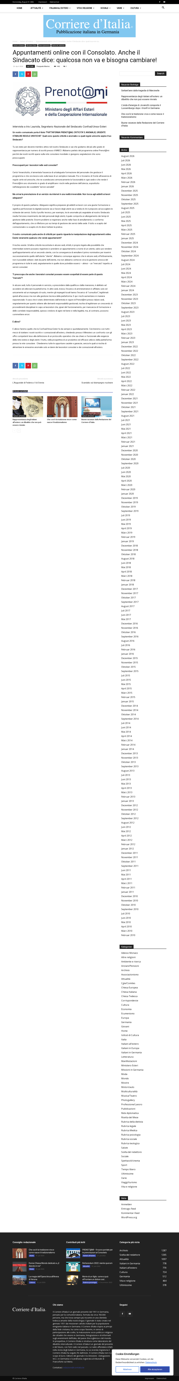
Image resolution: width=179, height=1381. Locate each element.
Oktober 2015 (128, 666)
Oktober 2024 (128, 251)
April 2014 (126, 736)
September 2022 (129, 359)
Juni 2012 (126, 827)
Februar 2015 (128, 697)
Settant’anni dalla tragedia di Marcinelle (140, 90)
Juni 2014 (126, 727)
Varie (119, 8)
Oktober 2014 (128, 714)
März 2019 (126, 532)
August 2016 (127, 640)
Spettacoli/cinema (130, 1160)
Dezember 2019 (129, 498)
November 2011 (129, 857)
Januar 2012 (127, 848)
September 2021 (129, 411)
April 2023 (126, 329)
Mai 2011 (126, 874)
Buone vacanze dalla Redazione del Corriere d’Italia (142, 124)
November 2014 (129, 710)
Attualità (36, 8)
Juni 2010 (126, 917)
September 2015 (129, 671)
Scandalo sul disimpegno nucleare (97, 382)
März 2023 (126, 333)
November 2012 (129, 809)
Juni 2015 (126, 679)
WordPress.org (129, 1217)
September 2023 (129, 307)
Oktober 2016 (128, 632)
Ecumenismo (128, 1013)
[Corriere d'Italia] (89, 26)
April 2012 (126, 835)
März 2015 (126, 692)
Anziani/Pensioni (130, 965)
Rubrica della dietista (132, 1121)
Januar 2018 (127, 584)
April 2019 (126, 528)
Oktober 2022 (128, 355)
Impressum (42, 2)
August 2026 (127, 156)
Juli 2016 (125, 645)
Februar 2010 (128, 935)
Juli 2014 (125, 723)
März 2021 (126, 437)
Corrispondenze (129, 1000)
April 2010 (126, 926)
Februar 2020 (128, 489)
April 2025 (126, 225)
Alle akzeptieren (155, 1369)
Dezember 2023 (129, 294)
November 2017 (129, 593)
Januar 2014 (127, 749)
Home (19, 8)
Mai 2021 (126, 428)
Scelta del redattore (58, 45)
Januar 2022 (127, 394)
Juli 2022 (125, 368)
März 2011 (126, 883)
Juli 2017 (125, 610)
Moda (124, 1074)
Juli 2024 (125, 264)
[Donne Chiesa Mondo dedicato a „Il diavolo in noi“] (20, 1267)
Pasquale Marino (43, 66)
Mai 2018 (126, 567)
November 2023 (129, 298)
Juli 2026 (125, 160)
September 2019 (129, 511)
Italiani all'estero (26, 41)
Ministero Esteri (31, 45)
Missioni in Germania (132, 1069)
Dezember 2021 (129, 398)
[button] (163, 8)
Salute (124, 1147)
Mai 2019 (126, 524)
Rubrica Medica (129, 1130)
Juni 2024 (126, 268)
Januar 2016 (127, 653)
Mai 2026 (126, 169)
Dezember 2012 (129, 805)
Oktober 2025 (128, 199)
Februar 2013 (128, 796)
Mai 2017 (126, 619)
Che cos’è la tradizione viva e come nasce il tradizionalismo (142, 115)
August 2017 (127, 606)
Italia (123, 1039)
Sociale (104, 8)
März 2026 (126, 177)
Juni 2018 (126, 562)
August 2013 (127, 770)
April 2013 (126, 788)
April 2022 (126, 381)
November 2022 (129, 350)
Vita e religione (84, 8)
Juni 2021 (126, 424)
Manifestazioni (129, 1061)
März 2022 (126, 385)
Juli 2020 (125, 467)
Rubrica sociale (129, 1139)
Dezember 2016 (129, 623)
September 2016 (129, 636)
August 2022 (127, 363)
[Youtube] (164, 2)
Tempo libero (128, 1169)
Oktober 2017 (128, 597)
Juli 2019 (125, 515)
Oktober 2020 (128, 459)
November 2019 (129, 502)
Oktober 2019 (128, 506)
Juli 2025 (125, 212)
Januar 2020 (127, 493)
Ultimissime (127, 1173)
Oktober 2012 (128, 814)
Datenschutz (151, 1362)
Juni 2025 (126, 216)
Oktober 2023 (128, 303)
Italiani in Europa (130, 1048)
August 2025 (127, 208)
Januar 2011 (127, 891)
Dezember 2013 (129, 753)
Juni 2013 (126, 779)
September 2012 (129, 818)
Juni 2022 (126, 372)
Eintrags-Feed (128, 1208)
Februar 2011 (128, 887)
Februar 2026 (128, 182)
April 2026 (126, 173)
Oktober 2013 (128, 762)
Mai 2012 (126, 831)
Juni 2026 (126, 164)
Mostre (125, 1082)
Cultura (134, 8)
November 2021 (129, 402)
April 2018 (126, 571)
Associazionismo (130, 974)
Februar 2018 (128, 580)
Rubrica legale (128, 1126)
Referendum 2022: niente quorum (97, 1263)
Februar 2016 (128, 649)
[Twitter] (22, 74)
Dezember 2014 (129, 705)
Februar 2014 (128, 744)
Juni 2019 (126, 519)
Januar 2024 (127, 290)
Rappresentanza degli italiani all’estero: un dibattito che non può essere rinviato (27, 422)
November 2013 (129, 757)
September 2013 (129, 766)
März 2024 (126, 281)
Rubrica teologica (130, 1143)
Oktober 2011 (128, 861)
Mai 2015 (126, 684)
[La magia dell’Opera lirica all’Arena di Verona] (20, 1280)
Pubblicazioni (128, 1108)
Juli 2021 (125, 420)
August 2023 (127, 311)
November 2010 (129, 900)
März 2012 (126, 840)
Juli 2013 (125, 775)
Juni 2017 (126, 614)
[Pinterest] (28, 74)
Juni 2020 (126, 472)
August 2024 (127, 260)
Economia (126, 1009)
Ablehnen (127, 1369)
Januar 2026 (127, 186)
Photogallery (128, 1100)
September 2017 (129, 601)
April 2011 (126, 878)
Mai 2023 (126, 324)
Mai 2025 (126, 221)
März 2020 (126, 485)
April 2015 (126, 688)
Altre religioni (128, 957)
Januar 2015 (127, 701)
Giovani (125, 1026)
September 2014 (129, 718)
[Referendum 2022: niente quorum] (73, 1267)
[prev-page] (14, 430)
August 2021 (127, 415)
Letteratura (127, 1056)
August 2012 (127, 822)
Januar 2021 (127, 446)
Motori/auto (127, 1087)
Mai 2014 (126, 731)
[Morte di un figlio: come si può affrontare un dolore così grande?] (73, 1280)
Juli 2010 (125, 913)
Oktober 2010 (128, 904)
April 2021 (126, 433)
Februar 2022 (128, 389)
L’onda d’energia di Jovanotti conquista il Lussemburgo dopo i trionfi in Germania (141, 106)
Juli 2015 (125, 675)
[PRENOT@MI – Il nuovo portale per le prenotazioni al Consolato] (73, 1253)
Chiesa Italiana (129, 991)
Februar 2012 (128, 844)
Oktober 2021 (128, 407)
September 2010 (129, 909)
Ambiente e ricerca (131, 961)
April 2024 (126, 277)
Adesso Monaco (129, 952)
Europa (125, 1017)
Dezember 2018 (129, 545)
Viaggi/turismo (129, 1182)
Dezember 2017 (129, 588)
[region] (142, 1362)
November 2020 (129, 454)
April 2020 (126, 480)
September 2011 (129, 865)
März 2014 (126, 740)
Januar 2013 (127, 801)
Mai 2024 (126, 272)
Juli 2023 (125, 316)
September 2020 (129, 463)
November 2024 (129, 247)
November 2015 (129, 662)
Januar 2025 (127, 238)
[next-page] (19, 430)
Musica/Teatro (129, 1095)
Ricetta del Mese (129, 1117)
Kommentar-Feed (130, 1213)
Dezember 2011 (129, 852)
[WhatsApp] (34, 74)
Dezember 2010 (129, 896)
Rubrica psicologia (130, 1134)
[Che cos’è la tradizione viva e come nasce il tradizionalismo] (62, 406)
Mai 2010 (126, 922)
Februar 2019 (128, 537)
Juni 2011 (126, 870)
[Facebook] (160, 2)
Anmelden (126, 1204)
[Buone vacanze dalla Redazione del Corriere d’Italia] (97, 406)
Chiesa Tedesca (129, 996)
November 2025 (129, 195)
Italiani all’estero (58, 8)
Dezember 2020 (129, 450)
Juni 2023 (126, 320)
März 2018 (126, 575)
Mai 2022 (126, 376)
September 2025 (129, 203)
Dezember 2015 (129, 658)
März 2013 (126, 792)
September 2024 (129, 255)
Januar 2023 (127, 342)
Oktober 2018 (128, 554)
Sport (124, 1165)
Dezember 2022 (129, 346)
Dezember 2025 (129, 190)
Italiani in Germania (131, 1052)
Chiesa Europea (129, 987)
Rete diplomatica (44, 45)
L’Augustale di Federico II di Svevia (28, 382)
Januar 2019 (127, 541)
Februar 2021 (128, 441)
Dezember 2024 (129, 242)
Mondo (125, 1078)
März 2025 (126, 229)
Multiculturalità (129, 1091)
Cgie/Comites (128, 983)
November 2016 (129, 627)
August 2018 (127, 558)
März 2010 (126, 930)
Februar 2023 (128, 337)
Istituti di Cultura (130, 1035)
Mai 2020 (126, 476)
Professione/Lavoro (131, 1104)
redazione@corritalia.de (73, 1367)
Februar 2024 (128, 285)
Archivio (125, 970)
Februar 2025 (128, 234)
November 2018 (129, 550)
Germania (126, 1022)
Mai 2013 (126, 783)
